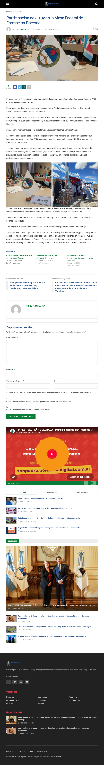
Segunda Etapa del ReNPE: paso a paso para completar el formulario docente (49, 528)
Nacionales (42, 697)
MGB (62, 757)
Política (41, 704)
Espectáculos (42, 751)
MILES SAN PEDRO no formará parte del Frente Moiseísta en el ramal (46, 508)
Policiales (42, 700)
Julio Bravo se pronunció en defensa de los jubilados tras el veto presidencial (49, 518)
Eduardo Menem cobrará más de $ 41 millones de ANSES (40, 498)
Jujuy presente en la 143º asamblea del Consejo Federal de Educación (80, 258)
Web (55, 381)
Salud (20, 751)
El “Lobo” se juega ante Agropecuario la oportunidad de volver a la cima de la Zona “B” (52, 636)
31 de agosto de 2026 (17, 608)
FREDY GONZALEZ (22, 29)
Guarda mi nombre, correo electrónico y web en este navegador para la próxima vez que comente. (50, 392)
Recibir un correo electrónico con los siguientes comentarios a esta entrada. (38, 402)
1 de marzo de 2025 (40, 29)
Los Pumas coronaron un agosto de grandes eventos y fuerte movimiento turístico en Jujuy (54, 627)
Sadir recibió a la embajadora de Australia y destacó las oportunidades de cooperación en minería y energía (51, 605)
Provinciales (17, 11)
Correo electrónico (15, 381)
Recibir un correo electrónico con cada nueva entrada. (29, 410)
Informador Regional (19, 757)
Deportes (10, 697)
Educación (10, 751)
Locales (9, 704)
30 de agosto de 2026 (26, 621)
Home (8, 11)
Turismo (30, 751)
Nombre (10, 369)
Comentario (12, 337)
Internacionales (13, 700)
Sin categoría (74, 700)
